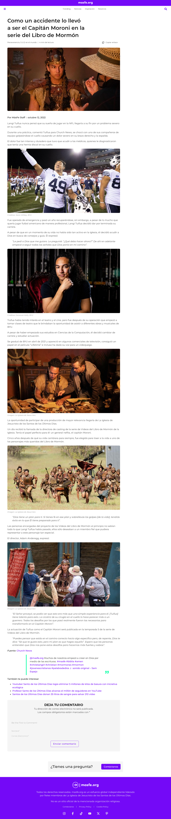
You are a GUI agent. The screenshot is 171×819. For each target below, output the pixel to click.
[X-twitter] (98, 813)
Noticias (77, 9)
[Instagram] (64, 813)
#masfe (61, 661)
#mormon (78, 664)
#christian (51, 664)
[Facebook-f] (73, 813)
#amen (79, 661)
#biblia (70, 661)
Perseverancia (13, 42)
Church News (24, 650)
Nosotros (102, 9)
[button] (5, 9)
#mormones (64, 664)
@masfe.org (36, 658)
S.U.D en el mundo (28, 42)
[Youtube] (90, 813)
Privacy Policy (85, 807)
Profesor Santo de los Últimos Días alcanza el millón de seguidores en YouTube (57, 690)
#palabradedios (60, 668)
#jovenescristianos (40, 668)
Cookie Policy (102, 807)
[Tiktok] (81, 813)
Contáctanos (68, 807)
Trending (67, 9)
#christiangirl (37, 664)
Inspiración (90, 9)
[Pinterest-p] (107, 813)
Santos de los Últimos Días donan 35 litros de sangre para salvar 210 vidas (53, 694)
